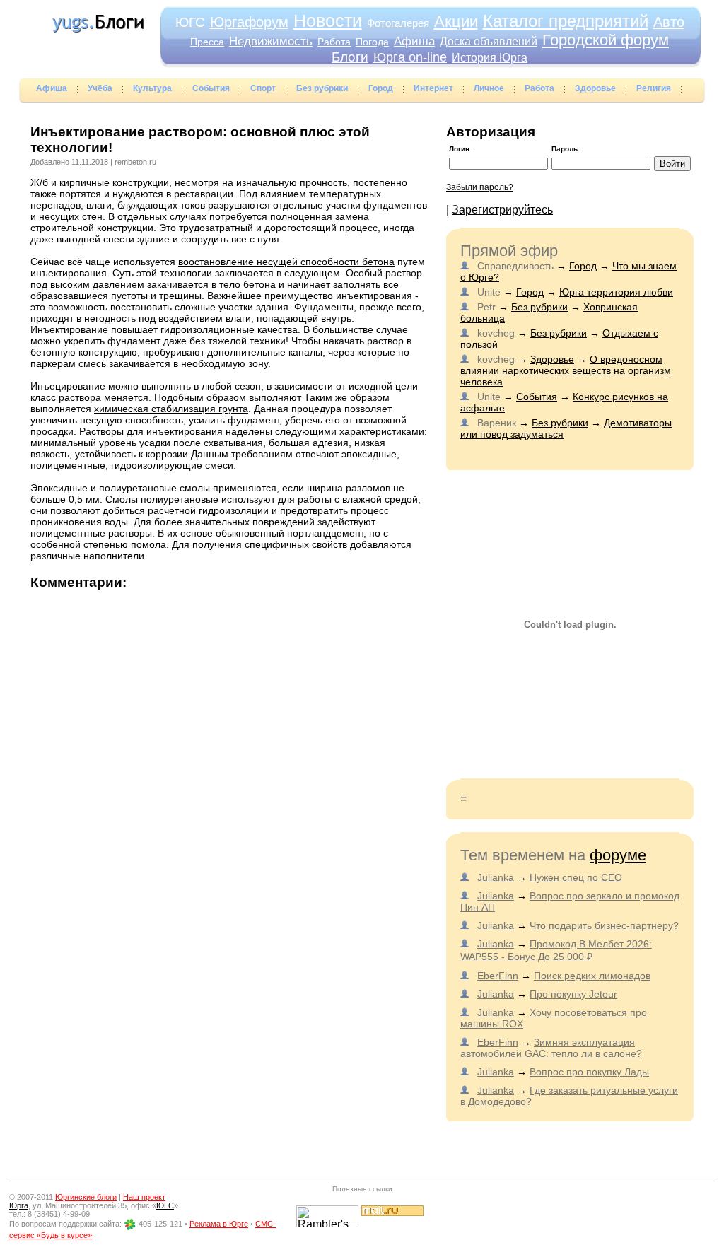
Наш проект (144, 1197)
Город (380, 88)
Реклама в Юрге (218, 1224)
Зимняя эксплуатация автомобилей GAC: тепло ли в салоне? (551, 1047)
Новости (327, 20)
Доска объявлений (488, 41)
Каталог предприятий (565, 20)
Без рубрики (322, 88)
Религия (653, 88)
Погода (372, 41)
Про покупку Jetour (573, 994)
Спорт (263, 88)
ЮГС (190, 22)
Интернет (433, 88)
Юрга (18, 1205)
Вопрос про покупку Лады (589, 1071)
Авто (668, 22)
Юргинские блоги (86, 1197)
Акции (456, 21)
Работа (334, 41)
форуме (618, 855)
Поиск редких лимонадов (592, 975)
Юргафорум (249, 22)
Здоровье (595, 88)
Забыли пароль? (479, 187)
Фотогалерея (398, 23)
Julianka (495, 877)
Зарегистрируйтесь (502, 210)
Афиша (414, 41)
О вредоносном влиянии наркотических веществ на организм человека (565, 370)
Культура (152, 88)
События (211, 88)
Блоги (350, 56)
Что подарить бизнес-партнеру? (604, 925)
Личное (489, 88)
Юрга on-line (410, 57)
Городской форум (605, 40)
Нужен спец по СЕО (576, 877)
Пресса (207, 41)
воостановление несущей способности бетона (286, 261)
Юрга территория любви (616, 292)
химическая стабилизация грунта (171, 408)
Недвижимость (271, 41)
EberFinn (497, 975)
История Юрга (489, 58)
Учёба (100, 88)
